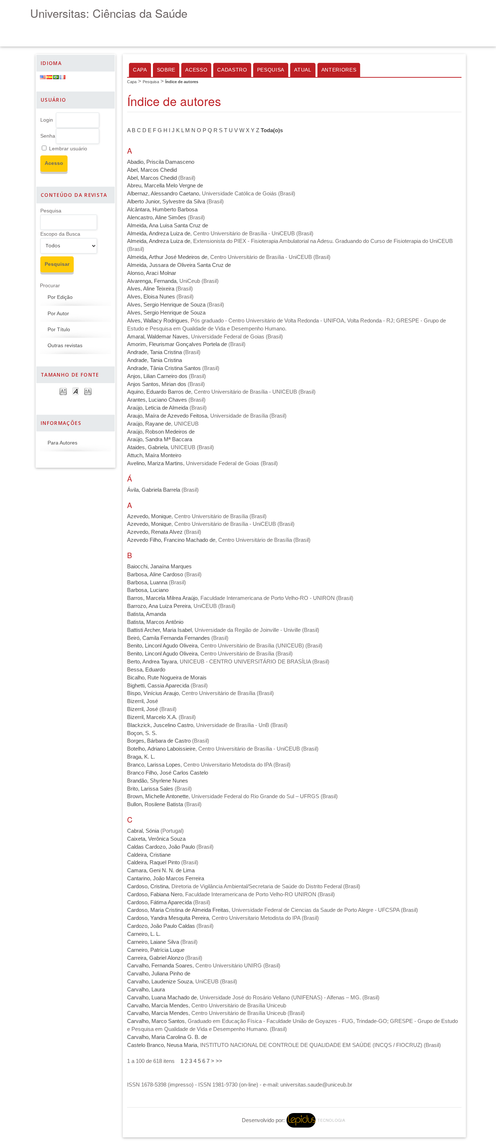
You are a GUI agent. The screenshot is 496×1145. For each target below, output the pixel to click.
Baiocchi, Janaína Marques (159, 566)
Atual (302, 70)
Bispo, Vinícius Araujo (153, 693)
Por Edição (60, 297)
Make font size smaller (63, 391)
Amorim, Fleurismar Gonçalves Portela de (177, 344)
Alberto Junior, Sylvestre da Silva (166, 201)
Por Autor (58, 313)
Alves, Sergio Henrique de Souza (166, 305)
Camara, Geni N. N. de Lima (161, 870)
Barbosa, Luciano (147, 590)
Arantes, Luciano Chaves (157, 400)
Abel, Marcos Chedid (152, 170)
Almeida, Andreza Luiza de (158, 233)
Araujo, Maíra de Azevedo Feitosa (167, 416)
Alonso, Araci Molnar (151, 273)
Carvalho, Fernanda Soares (159, 966)
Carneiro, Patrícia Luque (155, 950)
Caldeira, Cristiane (149, 855)
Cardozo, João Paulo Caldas (161, 926)
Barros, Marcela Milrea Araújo (162, 598)
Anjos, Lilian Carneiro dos (157, 376)
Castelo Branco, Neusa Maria (162, 1045)
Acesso (196, 70)
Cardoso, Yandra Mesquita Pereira (168, 918)
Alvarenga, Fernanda (151, 281)
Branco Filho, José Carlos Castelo (167, 773)
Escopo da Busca (60, 234)
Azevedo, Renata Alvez (155, 532)
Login (46, 120)
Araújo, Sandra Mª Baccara (159, 439)
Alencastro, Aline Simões (156, 217)
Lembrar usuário (68, 148)
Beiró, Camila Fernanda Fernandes (168, 638)
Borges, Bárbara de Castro (159, 741)
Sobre (166, 70)
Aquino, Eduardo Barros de (159, 392)
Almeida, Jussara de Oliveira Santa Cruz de (179, 265)
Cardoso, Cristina (147, 886)
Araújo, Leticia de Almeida (157, 408)
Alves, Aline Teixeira (150, 289)
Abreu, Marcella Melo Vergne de (165, 185)
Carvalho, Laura (146, 989)
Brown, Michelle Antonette (157, 796)
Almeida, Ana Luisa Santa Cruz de (167, 225)
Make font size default (75, 391)
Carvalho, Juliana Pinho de (158, 974)
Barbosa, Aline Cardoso (155, 574)
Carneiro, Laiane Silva (153, 942)
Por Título (59, 329)
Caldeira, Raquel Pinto (153, 862)
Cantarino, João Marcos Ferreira (165, 878)
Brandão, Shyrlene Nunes (157, 781)
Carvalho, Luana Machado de (162, 997)
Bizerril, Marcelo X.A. (152, 717)
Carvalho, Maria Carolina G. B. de (167, 1037)
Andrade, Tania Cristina (154, 352)
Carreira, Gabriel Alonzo (155, 958)
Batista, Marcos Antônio (155, 622)
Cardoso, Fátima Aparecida (159, 902)
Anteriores (339, 70)
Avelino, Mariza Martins (155, 463)
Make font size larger (88, 391)
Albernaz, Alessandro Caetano (163, 193)
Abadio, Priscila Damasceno (160, 162)
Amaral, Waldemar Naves (157, 337)
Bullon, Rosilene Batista (155, 804)
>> (219, 1061)
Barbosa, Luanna (147, 582)
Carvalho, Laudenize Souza (159, 981)
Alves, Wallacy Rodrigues (157, 321)
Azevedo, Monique (149, 516)
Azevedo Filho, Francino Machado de (171, 540)
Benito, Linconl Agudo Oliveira (162, 646)
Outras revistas (65, 345)
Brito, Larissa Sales (150, 789)
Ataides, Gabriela (147, 447)
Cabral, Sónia (143, 831)
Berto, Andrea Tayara (152, 662)
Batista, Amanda (146, 614)
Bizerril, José (142, 701)
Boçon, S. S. (142, 733)
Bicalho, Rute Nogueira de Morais (167, 678)
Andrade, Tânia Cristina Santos (164, 368)
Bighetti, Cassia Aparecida (158, 686)
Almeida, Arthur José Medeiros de (167, 257)
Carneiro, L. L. (143, 934)
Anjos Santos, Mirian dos (156, 384)
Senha (47, 136)
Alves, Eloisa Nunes (151, 297)
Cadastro (232, 70)
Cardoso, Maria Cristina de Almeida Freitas (178, 910)
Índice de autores (181, 82)
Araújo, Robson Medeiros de (161, 432)
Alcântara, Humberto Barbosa (162, 209)
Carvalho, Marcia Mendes (157, 1005)
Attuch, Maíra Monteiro (154, 455)
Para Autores (62, 443)
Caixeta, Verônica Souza (156, 839)
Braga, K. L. (141, 757)
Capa (140, 70)
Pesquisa (50, 211)
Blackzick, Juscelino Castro (160, 725)
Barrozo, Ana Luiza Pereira (159, 606)
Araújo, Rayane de (149, 424)
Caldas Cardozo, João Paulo (161, 847)
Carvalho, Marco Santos (156, 1021)
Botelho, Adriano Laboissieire (161, 749)
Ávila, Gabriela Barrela (153, 490)
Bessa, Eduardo (146, 670)
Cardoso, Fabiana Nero (154, 894)
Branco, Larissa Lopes (153, 765)
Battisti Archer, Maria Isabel (159, 630)
